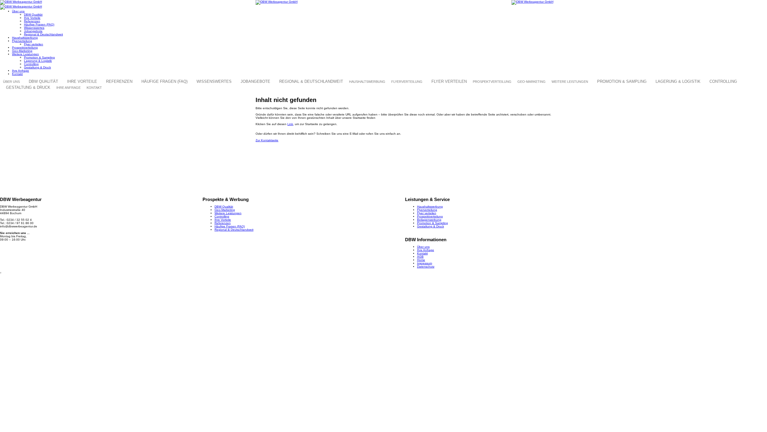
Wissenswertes (34, 27)
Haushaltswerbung (25, 37)
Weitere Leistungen (25, 54)
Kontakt (17, 74)
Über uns (18, 11)
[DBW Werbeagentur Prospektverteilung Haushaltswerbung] (383, 2)
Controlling (31, 64)
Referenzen (32, 21)
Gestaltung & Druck (37, 67)
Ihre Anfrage (20, 70)
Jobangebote (33, 31)
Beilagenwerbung (429, 219)
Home (421, 260)
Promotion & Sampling (39, 57)
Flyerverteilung (22, 41)
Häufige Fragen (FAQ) (39, 24)
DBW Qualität (33, 14)
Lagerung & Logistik (38, 60)
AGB (420, 256)
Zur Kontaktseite (267, 140)
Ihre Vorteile (32, 18)
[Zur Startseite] (128, 2)
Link (290, 124)
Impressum (424, 263)
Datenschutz (425, 266)
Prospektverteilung (25, 47)
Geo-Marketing (22, 50)
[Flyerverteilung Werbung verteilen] (639, 2)
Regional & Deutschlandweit (43, 34)
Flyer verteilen (33, 44)
